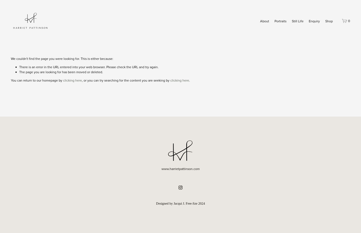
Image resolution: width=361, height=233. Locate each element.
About (264, 21)
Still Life (298, 21)
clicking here (72, 80)
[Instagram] (180, 187)
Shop (329, 21)
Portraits (280, 21)
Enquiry (314, 21)
